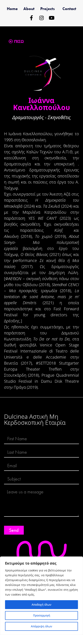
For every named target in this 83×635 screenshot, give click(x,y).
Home (12, 8)
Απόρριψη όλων (41, 626)
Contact (69, 8)
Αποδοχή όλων (41, 604)
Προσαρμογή (41, 615)
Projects (47, 8)
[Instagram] (41, 17)
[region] (41, 596)
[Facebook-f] (31, 17)
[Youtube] (51, 17)
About (28, 8)
